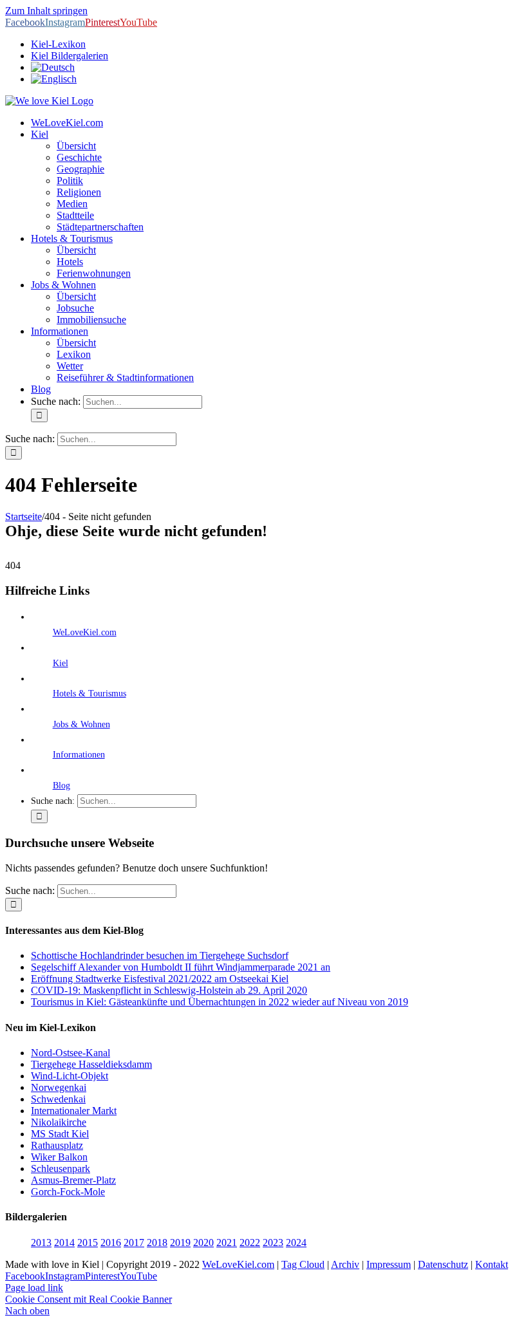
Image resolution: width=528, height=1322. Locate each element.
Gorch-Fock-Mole (68, 1191)
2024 (296, 1242)
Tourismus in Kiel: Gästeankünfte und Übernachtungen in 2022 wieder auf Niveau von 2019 (219, 1001)
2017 (134, 1242)
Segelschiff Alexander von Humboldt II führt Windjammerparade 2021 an (180, 967)
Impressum (388, 1264)
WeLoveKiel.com (85, 632)
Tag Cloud (303, 1264)
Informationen (79, 754)
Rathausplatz (57, 1145)
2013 (41, 1242)
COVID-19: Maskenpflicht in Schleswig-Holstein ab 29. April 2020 (169, 990)
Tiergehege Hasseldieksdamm (91, 1064)
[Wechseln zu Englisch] (54, 78)
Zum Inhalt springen (46, 10)
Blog (61, 785)
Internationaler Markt (74, 1110)
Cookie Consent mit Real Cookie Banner (88, 1299)
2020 (203, 1242)
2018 (157, 1242)
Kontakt (491, 1264)
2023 (273, 1242)
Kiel (60, 663)
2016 (110, 1242)
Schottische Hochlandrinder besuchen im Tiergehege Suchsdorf (159, 955)
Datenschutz (443, 1264)
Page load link (34, 1287)
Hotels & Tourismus (89, 693)
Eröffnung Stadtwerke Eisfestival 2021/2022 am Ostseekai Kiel (159, 978)
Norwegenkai (58, 1087)
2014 (64, 1242)
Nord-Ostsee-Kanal (70, 1052)
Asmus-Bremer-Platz (73, 1180)
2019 (180, 1242)
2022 (250, 1242)
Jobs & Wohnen (81, 724)
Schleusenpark (60, 1168)
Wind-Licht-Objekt (69, 1075)
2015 (87, 1242)
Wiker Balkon (59, 1156)
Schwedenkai (58, 1099)
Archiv (345, 1264)
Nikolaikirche (58, 1122)
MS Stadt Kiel (60, 1133)
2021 (226, 1242)
